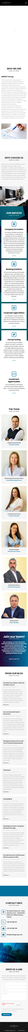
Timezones (7, 770)
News (4, 687)
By (8, 687)
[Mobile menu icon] (26, 3)
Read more (5, 704)
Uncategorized (6, 716)
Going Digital (7, 799)
